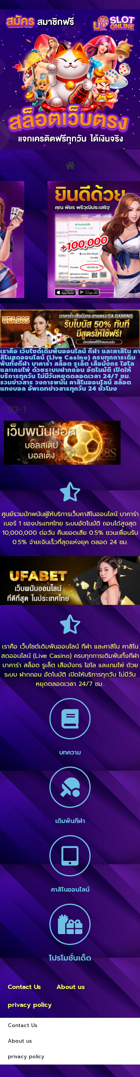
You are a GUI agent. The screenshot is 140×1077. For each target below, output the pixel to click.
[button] (70, 165)
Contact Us (24, 987)
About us (70, 987)
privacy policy (30, 1005)
